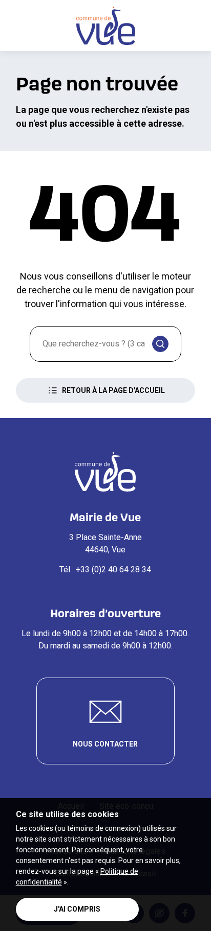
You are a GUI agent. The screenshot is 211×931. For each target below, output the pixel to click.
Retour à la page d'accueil (113, 390)
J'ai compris (77, 909)
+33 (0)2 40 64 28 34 (113, 569)
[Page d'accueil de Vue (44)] (105, 26)
